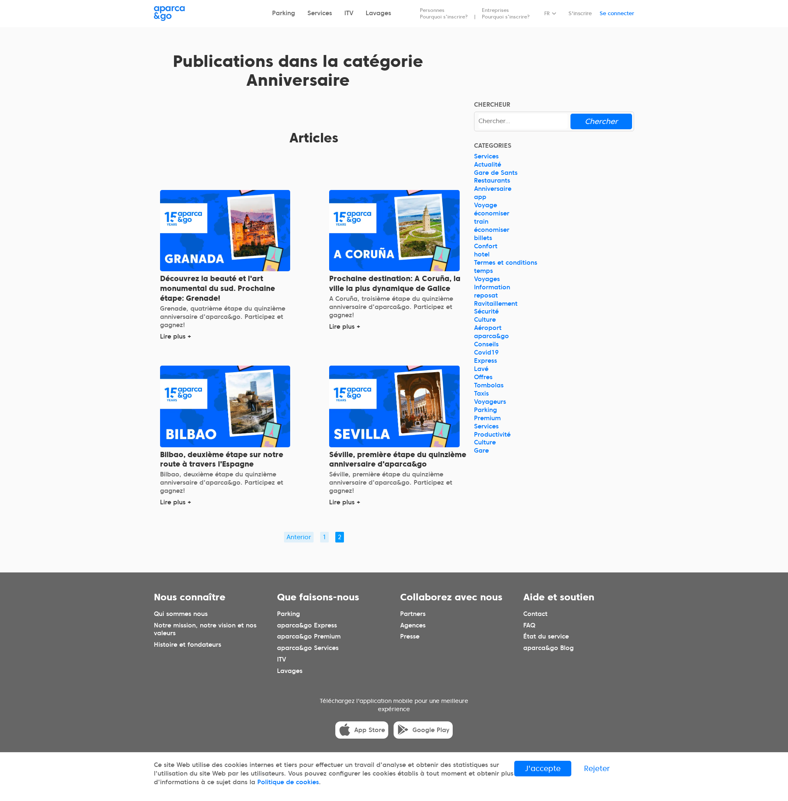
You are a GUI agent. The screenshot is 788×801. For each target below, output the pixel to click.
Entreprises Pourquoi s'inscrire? (506, 13)
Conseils (486, 344)
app (480, 197)
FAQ (529, 625)
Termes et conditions (505, 262)
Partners (413, 614)
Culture (485, 319)
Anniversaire (492, 188)
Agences (413, 625)
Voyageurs (490, 401)
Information (492, 287)
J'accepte (543, 768)
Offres (483, 377)
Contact (535, 614)
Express (485, 360)
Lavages (378, 13)
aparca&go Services (308, 648)
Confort (485, 246)
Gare (481, 450)
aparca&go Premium (309, 637)
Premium (487, 418)
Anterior (298, 537)
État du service (546, 637)
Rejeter (597, 768)
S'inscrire (580, 13)
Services (319, 13)
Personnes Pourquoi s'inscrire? (444, 13)
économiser (491, 213)
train (481, 221)
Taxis (481, 393)
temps (483, 271)
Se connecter (617, 13)
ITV (348, 13)
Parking (283, 13)
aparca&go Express (307, 625)
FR (547, 13)
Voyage (485, 205)
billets (483, 238)
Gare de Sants (496, 172)
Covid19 (486, 352)
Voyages (487, 279)
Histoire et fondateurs (187, 644)
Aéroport (488, 328)
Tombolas (489, 385)
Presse (409, 637)
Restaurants (492, 180)
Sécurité (486, 311)
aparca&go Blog (548, 648)
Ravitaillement (496, 303)
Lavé (481, 369)
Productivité (492, 434)
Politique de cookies (288, 782)
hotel (482, 254)
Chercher (601, 121)
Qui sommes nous (181, 614)
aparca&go (491, 336)
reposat (486, 295)
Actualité (487, 164)
